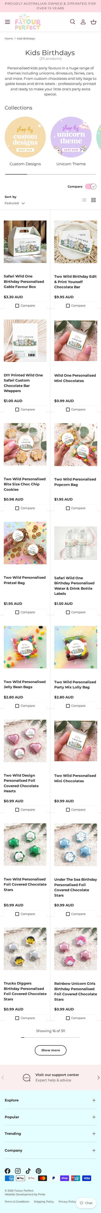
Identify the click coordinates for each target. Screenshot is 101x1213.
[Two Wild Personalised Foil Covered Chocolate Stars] (25, 844)
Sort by (10, 197)
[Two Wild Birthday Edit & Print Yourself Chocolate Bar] (75, 241)
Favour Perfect (23, 1190)
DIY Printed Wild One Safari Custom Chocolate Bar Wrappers (23, 383)
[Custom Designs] (25, 137)
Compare (75, 186)
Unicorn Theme (71, 163)
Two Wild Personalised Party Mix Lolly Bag (75, 685)
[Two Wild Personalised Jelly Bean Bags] (25, 647)
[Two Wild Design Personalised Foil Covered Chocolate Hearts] (25, 740)
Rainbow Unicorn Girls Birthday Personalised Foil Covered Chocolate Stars (75, 991)
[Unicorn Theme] (71, 137)
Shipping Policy (44, 1201)
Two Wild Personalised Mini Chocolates (75, 778)
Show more (50, 1050)
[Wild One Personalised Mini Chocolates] (75, 340)
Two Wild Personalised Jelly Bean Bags (25, 684)
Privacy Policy (67, 1201)
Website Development (19, 1194)
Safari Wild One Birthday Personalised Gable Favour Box (24, 281)
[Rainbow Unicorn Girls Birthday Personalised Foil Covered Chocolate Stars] (75, 948)
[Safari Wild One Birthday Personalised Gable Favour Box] (25, 241)
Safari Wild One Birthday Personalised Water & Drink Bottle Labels (74, 586)
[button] (93, 22)
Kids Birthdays (26, 38)
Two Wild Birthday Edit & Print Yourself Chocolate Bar (75, 281)
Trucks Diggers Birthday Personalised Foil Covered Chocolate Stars (25, 991)
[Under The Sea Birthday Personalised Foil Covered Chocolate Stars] (75, 844)
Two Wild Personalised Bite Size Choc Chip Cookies (25, 484)
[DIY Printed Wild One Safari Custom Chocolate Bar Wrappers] (25, 340)
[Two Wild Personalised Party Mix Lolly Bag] (75, 647)
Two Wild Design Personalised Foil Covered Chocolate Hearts (21, 783)
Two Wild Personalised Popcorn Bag (75, 482)
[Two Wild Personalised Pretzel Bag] (25, 543)
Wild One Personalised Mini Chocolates (75, 378)
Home (9, 38)
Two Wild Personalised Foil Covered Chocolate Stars (25, 884)
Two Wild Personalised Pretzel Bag (25, 580)
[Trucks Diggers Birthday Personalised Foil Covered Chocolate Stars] (25, 948)
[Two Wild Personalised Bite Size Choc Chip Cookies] (25, 444)
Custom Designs (25, 163)
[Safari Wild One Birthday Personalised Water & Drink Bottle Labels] (75, 543)
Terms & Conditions (17, 1201)
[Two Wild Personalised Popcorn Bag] (75, 444)
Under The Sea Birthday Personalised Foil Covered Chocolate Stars (75, 887)
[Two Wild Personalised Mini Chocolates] (75, 740)
